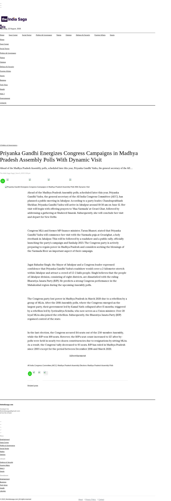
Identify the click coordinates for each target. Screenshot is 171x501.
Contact (101, 499)
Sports (112, 35)
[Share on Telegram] (58, 180)
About (80, 499)
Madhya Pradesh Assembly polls (100, 365)
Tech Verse (4, 85)
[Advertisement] (85, 123)
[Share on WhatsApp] (2, 180)
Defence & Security (83, 35)
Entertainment (5, 98)
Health (2, 89)
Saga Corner (13, 35)
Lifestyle (3, 103)
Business (3, 80)
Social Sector (26, 35)
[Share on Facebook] (17, 180)
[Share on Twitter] (37, 180)
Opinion (68, 35)
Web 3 (2, 94)
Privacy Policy (90, 499)
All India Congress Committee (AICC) (42, 365)
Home (2, 35)
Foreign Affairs (100, 35)
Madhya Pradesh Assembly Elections (72, 365)
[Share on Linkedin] (79, 180)
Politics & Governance (44, 35)
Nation (58, 35)
